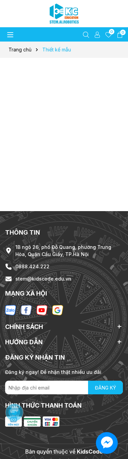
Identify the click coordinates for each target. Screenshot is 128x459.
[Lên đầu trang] (114, 418)
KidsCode (90, 451)
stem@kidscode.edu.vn (43, 279)
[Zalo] (10, 309)
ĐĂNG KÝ (105, 388)
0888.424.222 (32, 266)
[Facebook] (26, 309)
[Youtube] (42, 309)
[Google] (57, 309)
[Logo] (64, 13)
